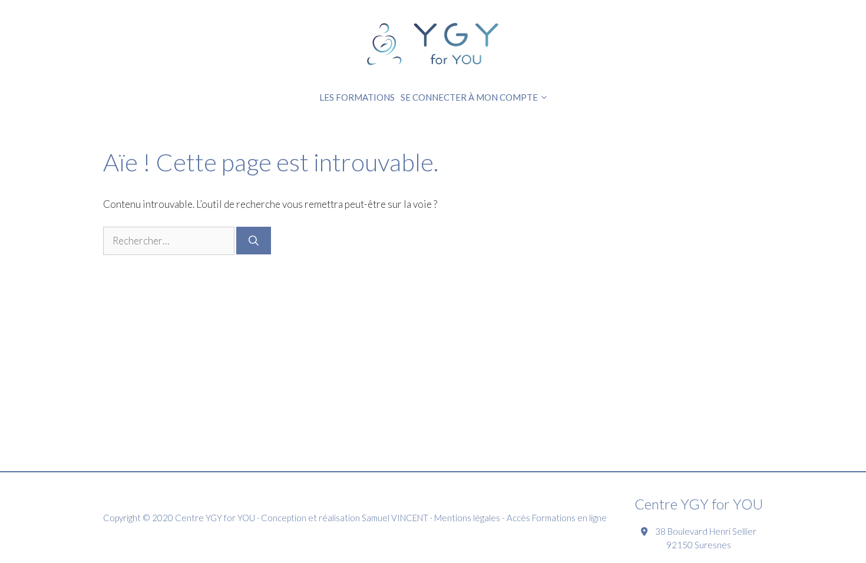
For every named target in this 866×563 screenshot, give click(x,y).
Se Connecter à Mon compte (469, 97)
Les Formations (357, 97)
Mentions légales (467, 517)
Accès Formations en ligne (557, 517)
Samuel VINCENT (395, 517)
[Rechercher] (253, 240)
